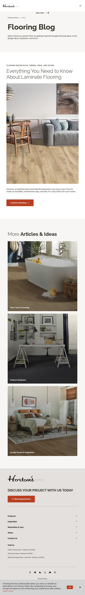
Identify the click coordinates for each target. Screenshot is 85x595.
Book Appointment (22, 499)
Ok (70, 587)
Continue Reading (18, 203)
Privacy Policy (42, 578)
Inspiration (12, 521)
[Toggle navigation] (80, 6)
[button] (41, 13)
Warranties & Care (16, 527)
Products (12, 516)
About (10, 533)
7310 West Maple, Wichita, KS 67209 (20, 553)
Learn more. (8, 591)
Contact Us (12, 538)
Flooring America (13, 18)
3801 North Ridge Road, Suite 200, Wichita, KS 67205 (26, 557)
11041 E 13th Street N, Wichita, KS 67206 (21, 550)
